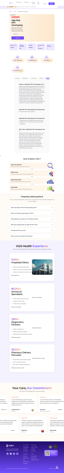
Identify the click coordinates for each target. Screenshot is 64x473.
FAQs (47, 78)
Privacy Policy (34, 456)
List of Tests (33, 78)
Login (44, 3)
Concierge (33, 450)
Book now (18, 37)
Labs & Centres (34, 447)
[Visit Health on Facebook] (7, 453)
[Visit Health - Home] (10, 2)
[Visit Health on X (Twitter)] (17, 453)
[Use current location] (16, 7)
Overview (17, 78)
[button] (19, 2)
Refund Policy (34, 457)
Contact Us (25, 463)
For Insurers (25, 450)
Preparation (25, 78)
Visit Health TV (26, 461)
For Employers (26, 447)
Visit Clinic (33, 448)
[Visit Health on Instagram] (11, 453)
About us (25, 456)
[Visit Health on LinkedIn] (14, 453)
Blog (24, 459)
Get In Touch (51, 3)
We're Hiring (25, 457)
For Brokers (25, 448)
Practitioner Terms (34, 459)
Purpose (41, 78)
